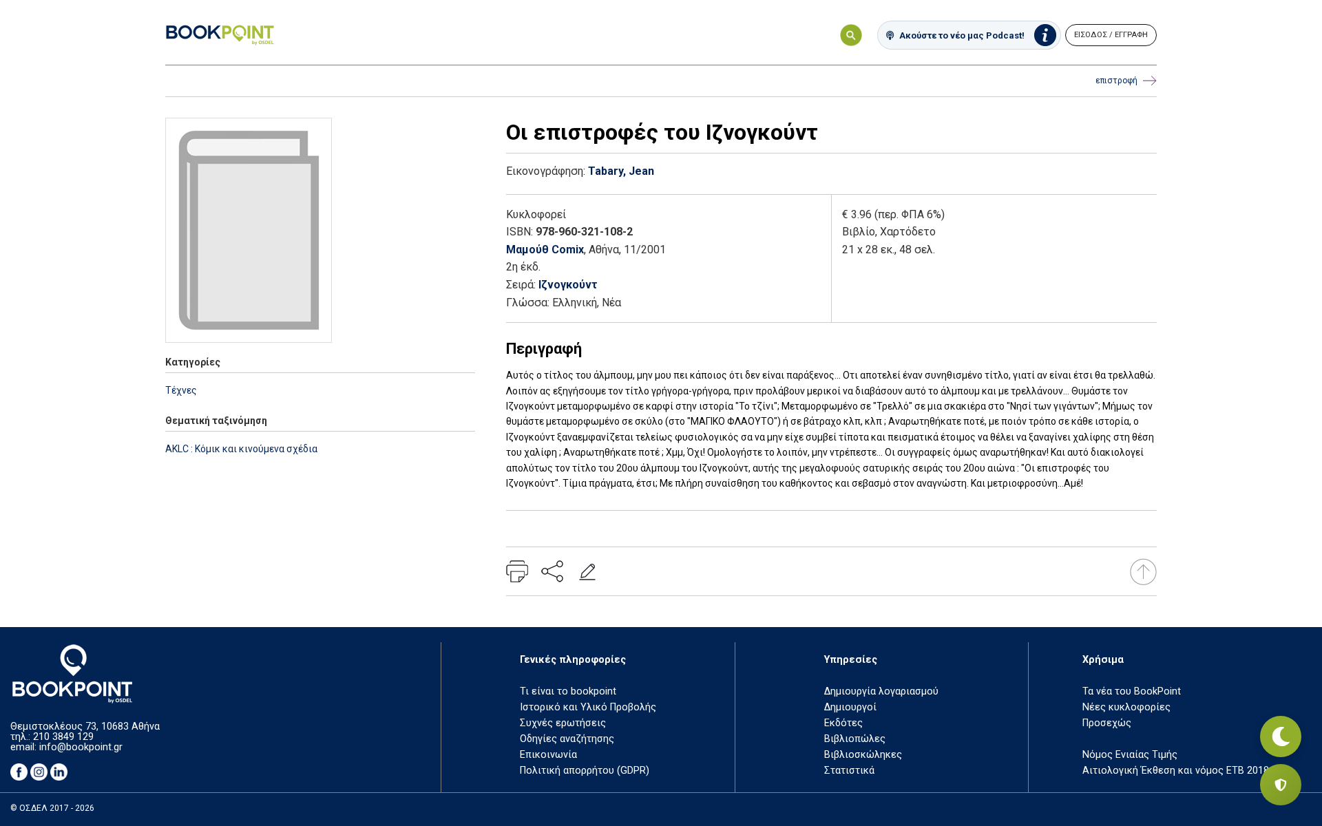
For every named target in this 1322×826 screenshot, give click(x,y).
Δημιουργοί (850, 707)
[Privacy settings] (1280, 784)
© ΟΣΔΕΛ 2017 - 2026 (52, 808)
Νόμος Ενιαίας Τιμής (1129, 755)
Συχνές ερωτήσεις (563, 723)
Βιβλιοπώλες (854, 739)
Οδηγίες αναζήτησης (567, 739)
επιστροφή (1116, 80)
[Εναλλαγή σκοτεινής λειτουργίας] (1280, 736)
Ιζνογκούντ (568, 284)
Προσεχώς (1106, 723)
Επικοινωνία (548, 755)
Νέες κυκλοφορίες (1126, 707)
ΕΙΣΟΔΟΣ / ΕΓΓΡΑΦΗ (1111, 34)
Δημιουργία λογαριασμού (881, 691)
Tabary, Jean (621, 171)
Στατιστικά (849, 770)
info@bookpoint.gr (81, 747)
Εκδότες (843, 723)
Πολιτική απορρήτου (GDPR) (584, 770)
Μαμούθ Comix (545, 249)
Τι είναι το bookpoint (568, 691)
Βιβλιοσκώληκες (863, 755)
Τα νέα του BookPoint (1131, 691)
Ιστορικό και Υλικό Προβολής (588, 707)
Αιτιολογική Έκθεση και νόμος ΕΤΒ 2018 (1175, 770)
